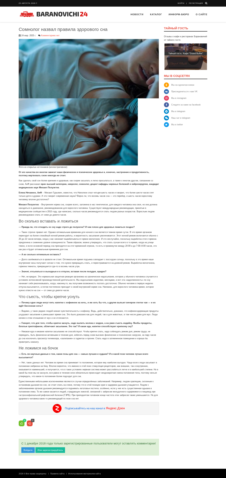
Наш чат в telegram (180, 118)
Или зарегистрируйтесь (50, 450)
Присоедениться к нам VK (184, 91)
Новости (137, 14)
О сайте (201, 14)
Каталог (156, 14)
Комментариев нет (50, 35)
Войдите (28, 450)
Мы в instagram (178, 98)
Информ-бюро (179, 14)
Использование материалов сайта (84, 474)
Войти (181, 3)
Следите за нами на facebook (186, 104)
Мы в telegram (178, 111)
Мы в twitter (177, 124)
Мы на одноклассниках (182, 85)
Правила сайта (57, 474)
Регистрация (196, 3)
